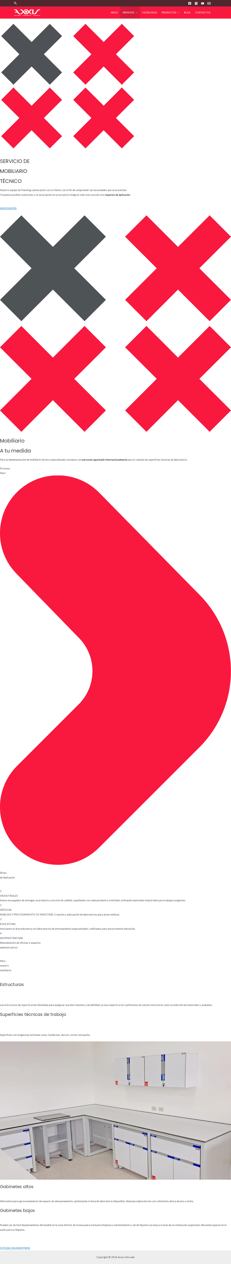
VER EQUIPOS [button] (8, 208)
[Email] (209, 3)
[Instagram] (196, 3)
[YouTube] (202, 3)
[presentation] (135, 13)
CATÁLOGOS (149, 12)
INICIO (114, 12)
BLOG (187, 12)
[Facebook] (189, 3)
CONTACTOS (202, 12)
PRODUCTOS (169, 12)
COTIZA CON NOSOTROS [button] (15, 1247)
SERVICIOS (128, 12)
